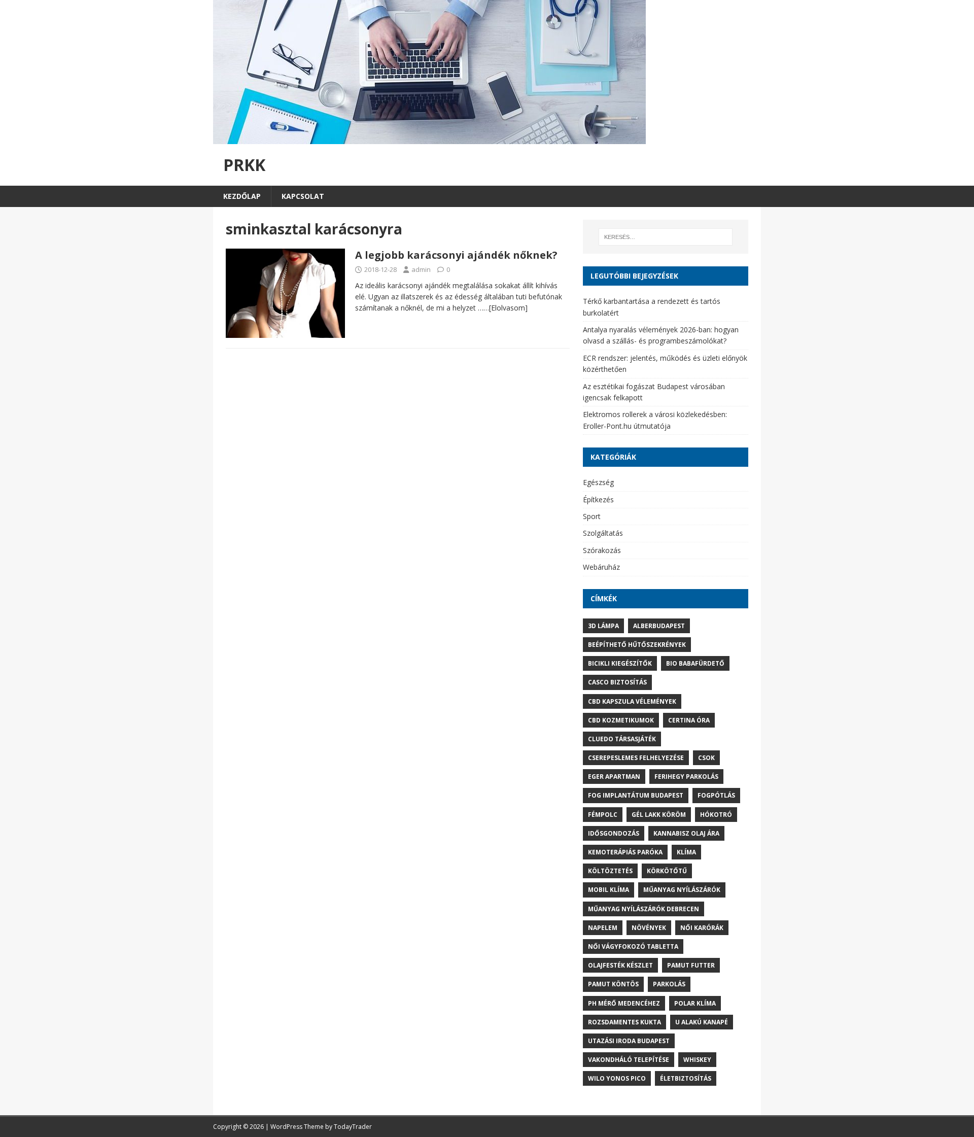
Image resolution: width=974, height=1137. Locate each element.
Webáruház (601, 567)
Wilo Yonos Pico (617, 1078)
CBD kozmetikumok (621, 720)
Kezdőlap (242, 196)
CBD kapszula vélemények (632, 701)
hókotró (716, 814)
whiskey (697, 1059)
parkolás (669, 984)
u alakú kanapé (701, 1022)
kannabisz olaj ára (686, 833)
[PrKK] (429, 138)
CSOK (706, 757)
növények (649, 927)
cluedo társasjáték (622, 739)
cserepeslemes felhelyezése (636, 757)
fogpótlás (716, 795)
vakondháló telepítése (628, 1059)
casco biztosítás (617, 682)
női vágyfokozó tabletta (633, 946)
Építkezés (598, 499)
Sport (592, 516)
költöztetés (610, 871)
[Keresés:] (665, 237)
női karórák (701, 927)
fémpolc (602, 814)
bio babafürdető (695, 663)
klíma (686, 852)
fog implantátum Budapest (635, 795)
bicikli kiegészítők (620, 663)
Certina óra (689, 720)
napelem (602, 927)
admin (421, 269)
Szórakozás (602, 550)
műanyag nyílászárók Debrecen (643, 909)
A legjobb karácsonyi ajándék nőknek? (456, 255)
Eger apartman (614, 776)
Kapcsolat (303, 196)
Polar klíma (695, 1003)
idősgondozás (613, 833)
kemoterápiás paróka (625, 852)
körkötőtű (667, 871)
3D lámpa (603, 626)
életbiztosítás (685, 1078)
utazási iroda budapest (629, 1041)
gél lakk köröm (659, 814)
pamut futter (691, 965)
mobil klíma (608, 889)
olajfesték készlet (620, 965)
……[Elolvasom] (503, 308)
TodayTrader (353, 1126)
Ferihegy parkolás (686, 776)
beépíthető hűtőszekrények (637, 644)
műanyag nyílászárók (681, 889)
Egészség (598, 482)
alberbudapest (659, 626)
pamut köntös (613, 984)
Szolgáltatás (603, 533)
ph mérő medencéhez (624, 1003)
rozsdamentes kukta (624, 1022)
